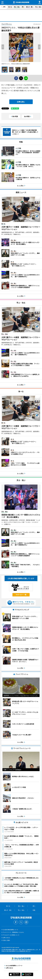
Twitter (21, 922)
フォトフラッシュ (6, 24)
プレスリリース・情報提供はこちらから (13, 932)
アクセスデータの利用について (11, 935)
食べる (10, 7)
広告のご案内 (6, 940)
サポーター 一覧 (21, 594)
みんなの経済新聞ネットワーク (21, 958)
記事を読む (21, 102)
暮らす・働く (29, 7)
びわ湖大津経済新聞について (10, 929)
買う (23, 7)
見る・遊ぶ (17, 7)
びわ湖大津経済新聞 (21, 2)
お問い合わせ (6, 937)
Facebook (16, 922)
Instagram (26, 922)
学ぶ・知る (38, 7)
